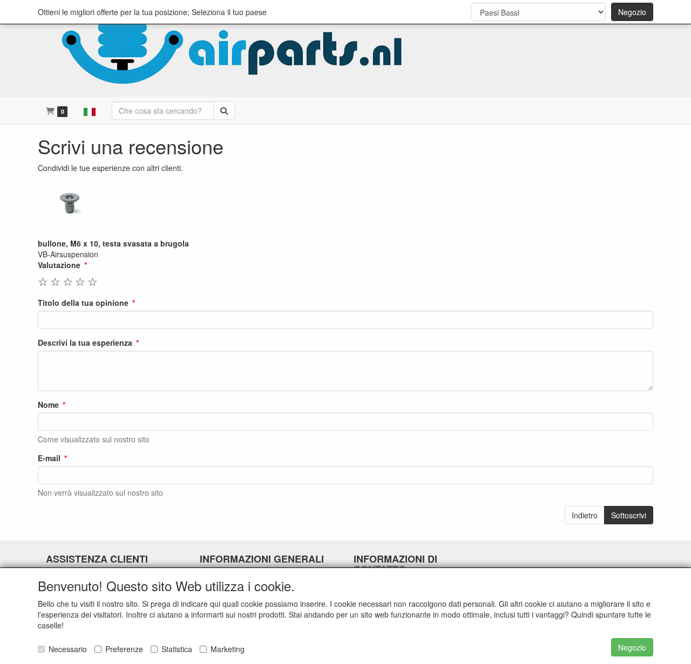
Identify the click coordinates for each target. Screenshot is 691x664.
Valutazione (59, 264)
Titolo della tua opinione (83, 302)
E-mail (49, 458)
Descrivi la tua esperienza (85, 342)
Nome (48, 404)
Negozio (632, 11)
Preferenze (124, 649)
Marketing (228, 649)
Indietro (585, 515)
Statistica (176, 649)
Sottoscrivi (628, 515)
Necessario (68, 649)
